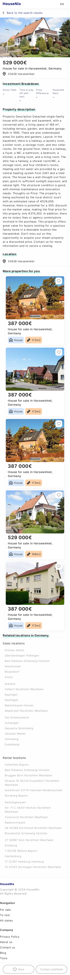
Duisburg (11, 845)
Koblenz (10, 683)
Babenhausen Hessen (19, 705)
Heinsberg (12, 739)
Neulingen (11, 700)
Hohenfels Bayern (17, 764)
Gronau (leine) (14, 650)
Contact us (7, 947)
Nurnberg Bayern (16, 795)
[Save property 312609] (58, 495)
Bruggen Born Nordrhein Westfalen (28, 775)
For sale (5, 909)
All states (6, 920)
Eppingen (11, 694)
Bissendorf (12, 671)
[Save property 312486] (58, 423)
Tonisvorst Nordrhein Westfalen (26, 817)
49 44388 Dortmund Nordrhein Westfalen (33, 828)
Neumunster (13, 666)
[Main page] (18, 4)
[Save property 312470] (58, 281)
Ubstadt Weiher (15, 733)
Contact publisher (51, 969)
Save (21, 969)
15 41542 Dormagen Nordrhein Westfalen (33, 867)
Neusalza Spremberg (19, 728)
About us (6, 942)
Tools (3, 958)
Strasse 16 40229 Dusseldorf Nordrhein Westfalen (32, 782)
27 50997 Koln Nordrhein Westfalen (29, 840)
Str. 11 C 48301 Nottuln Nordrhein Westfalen (28, 809)
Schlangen (12, 723)
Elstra (9, 677)
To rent (5, 915)
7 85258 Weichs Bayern (21, 850)
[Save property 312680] (58, 566)
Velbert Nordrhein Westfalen (24, 689)
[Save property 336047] (58, 352)
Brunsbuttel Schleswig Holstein (26, 833)
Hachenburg (13, 856)
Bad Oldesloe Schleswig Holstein (27, 661)
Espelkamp (12, 744)
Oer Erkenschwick (17, 717)
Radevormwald (15, 822)
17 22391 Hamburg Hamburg (24, 861)
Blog (3, 952)
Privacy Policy (10, 936)
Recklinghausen (15, 802)
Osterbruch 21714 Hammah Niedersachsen (34, 790)
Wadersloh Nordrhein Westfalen (26, 710)
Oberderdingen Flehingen (22, 655)
